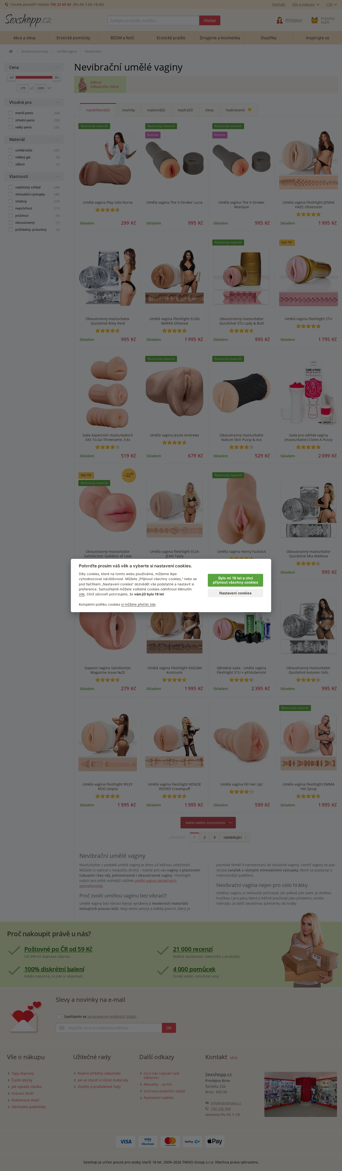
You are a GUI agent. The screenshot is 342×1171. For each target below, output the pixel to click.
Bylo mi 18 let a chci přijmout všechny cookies (235, 580)
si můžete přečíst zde (138, 604)
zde (82, 594)
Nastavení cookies (235, 593)
